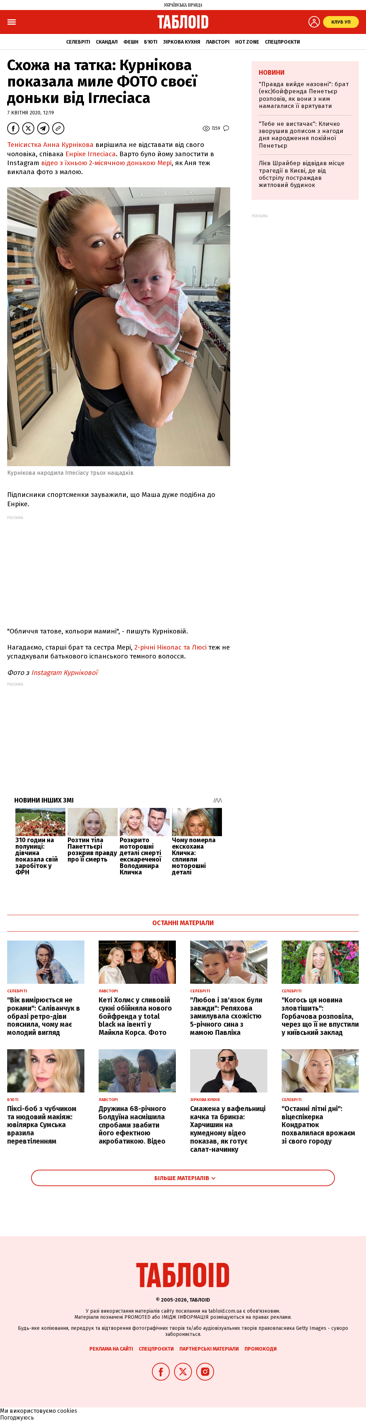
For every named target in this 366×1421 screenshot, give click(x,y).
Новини (272, 73)
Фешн (130, 42)
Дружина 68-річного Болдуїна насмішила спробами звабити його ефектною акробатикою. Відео (132, 1125)
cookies (67, 1410)
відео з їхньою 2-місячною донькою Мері (106, 163)
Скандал (107, 42)
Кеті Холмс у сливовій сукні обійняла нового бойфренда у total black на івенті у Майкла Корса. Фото (135, 1016)
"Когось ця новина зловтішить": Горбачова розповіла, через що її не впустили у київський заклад (320, 1016)
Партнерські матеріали (209, 1349)
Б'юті (150, 42)
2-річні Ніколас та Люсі (170, 647)
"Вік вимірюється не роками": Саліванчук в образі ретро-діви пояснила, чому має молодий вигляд (43, 1016)
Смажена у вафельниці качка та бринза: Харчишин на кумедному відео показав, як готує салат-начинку (228, 1129)
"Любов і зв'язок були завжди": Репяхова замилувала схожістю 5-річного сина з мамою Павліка (226, 1016)
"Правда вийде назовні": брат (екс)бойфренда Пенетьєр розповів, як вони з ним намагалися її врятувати (304, 95)
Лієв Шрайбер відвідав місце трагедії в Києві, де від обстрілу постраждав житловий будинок (302, 174)
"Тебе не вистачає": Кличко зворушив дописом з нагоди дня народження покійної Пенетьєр (301, 134)
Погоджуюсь (17, 1417)
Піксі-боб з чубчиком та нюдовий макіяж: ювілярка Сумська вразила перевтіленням (41, 1125)
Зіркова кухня (181, 42)
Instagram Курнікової (64, 672)
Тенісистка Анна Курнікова (50, 144)
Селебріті (78, 42)
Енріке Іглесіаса (90, 154)
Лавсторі (217, 42)
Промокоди (260, 1349)
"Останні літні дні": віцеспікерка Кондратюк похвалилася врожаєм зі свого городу (318, 1125)
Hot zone (247, 42)
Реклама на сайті (111, 1349)
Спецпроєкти (282, 42)
